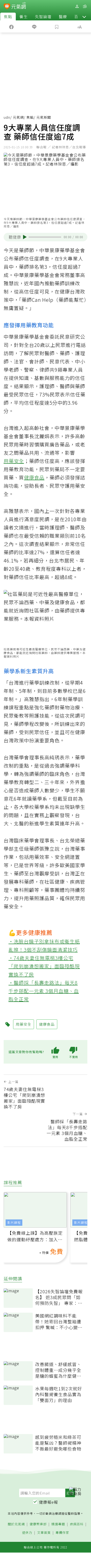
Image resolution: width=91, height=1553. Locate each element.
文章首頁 (44, 1533)
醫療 (63, 16)
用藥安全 (14, 460)
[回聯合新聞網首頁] (7, 7)
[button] (84, 16)
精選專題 (58, 1524)
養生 (23, 16)
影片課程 (14, 1222)
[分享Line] (34, 26)
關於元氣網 (16, 1524)
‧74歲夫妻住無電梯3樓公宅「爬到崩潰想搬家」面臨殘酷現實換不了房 (44, 966)
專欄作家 (62, 1533)
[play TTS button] (25, 237)
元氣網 (18, 117)
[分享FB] (11, 26)
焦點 (8, 16)
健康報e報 (48, 1502)
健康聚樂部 (38, 1524)
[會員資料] (77, 6)
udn (7, 117)
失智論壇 (43, 16)
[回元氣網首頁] (18, 6)
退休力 (27, 1533)
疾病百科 (76, 1524)
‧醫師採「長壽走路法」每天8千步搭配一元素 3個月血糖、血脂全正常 (43, 991)
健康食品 (34, 477)
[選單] (85, 6)
